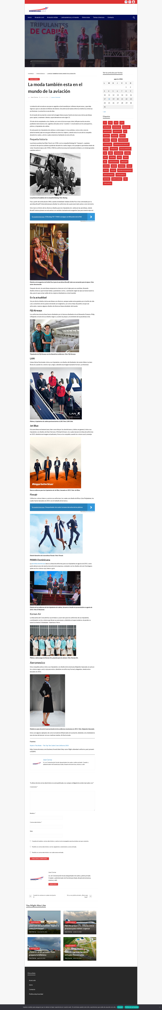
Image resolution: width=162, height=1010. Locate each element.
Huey (119, 157)
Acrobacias (116, 127)
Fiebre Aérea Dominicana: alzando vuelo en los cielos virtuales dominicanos (76, 952)
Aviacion (114, 135)
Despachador (123, 140)
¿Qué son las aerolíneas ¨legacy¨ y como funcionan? (44, 927)
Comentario (34, 787)
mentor (106, 166)
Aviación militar (52, 17)
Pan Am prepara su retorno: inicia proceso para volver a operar (79, 927)
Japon (126, 157)
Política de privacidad (36, 994)
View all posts (53, 884)
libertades (124, 161)
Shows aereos (121, 174)
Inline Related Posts (90, 221)
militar (114, 166)
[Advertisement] (101, 9)
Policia (113, 170)
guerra (127, 153)
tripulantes (107, 183)
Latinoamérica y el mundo (70, 17)
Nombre (33, 813)
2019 (110, 122)
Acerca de (32, 980)
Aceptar (120, 1007)
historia (112, 157)
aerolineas (107, 131)
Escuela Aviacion (125, 148)
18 (109, 99)
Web (31, 831)
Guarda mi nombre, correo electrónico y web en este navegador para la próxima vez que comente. (60, 841)
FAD (105, 153)
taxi (125, 179)
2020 (116, 122)
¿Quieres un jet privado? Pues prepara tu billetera (42, 953)
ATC (125, 131)
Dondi (106, 148)
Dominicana (107, 144)
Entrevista (114, 148)
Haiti (105, 157)
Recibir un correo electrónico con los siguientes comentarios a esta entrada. (54, 847)
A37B (121, 122)
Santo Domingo (108, 174)
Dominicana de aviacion (121, 144)
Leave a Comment (55, 97)
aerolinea (126, 127)
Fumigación (118, 153)
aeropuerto (117, 131)
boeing (122, 135)
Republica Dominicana (125, 170)
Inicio (30, 17)
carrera (106, 140)
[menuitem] (29, 17)
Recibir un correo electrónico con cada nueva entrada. (47, 852)
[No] (160, 1007)
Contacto (111, 17)
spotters (106, 179)
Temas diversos (98, 17)
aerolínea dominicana (38, 563)
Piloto (106, 170)
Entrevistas (86, 17)
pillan (129, 166)
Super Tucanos (116, 179)
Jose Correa (34, 97)
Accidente (107, 127)
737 (105, 122)
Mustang (121, 166)
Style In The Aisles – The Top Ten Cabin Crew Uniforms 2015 (49, 745)
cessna (114, 140)
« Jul (104, 112)
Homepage (31, 73)
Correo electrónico (36, 822)
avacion (106, 135)
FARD (110, 153)
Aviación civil (39, 17)
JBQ (105, 161)
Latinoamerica (113, 161)
